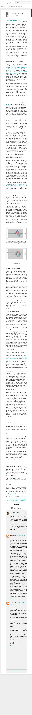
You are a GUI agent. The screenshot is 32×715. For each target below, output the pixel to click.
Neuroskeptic (17, 465)
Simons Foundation (18, 479)
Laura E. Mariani (14, 513)
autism (8, 500)
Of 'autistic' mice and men (17, 14)
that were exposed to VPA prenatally (16, 186)
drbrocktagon (24, 496)
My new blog (19, 6)
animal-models (13, 499)
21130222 (8, 494)
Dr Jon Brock (12, 6)
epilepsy (17, 500)
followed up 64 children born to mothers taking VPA (16, 72)
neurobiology (23, 500)
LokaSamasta (13, 602)
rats (9, 185)
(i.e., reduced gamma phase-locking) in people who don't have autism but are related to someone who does (16, 359)
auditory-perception (22, 499)
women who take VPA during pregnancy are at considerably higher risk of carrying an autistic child (16, 69)
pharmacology (16, 502)
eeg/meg (13, 500)
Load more (16, 671)
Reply (11, 531)
